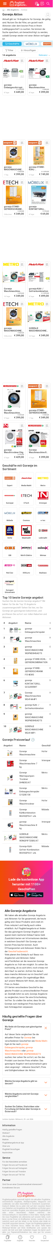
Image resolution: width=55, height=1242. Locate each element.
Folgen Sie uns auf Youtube (14, 1171)
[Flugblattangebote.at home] (18, 3)
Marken (5, 1139)
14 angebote (9, 55)
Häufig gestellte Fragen (12, 1130)
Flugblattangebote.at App (13, 1143)
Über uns (6, 1146)
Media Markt (41, 1041)
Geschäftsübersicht (18, 951)
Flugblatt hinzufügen (11, 1149)
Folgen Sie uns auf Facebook (14, 1165)
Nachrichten (7, 1152)
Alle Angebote (13, 10)
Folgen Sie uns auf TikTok (13, 1175)
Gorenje (28, 1037)
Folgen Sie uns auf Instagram (14, 1168)
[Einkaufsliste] (42, 3)
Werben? (6, 1133)
